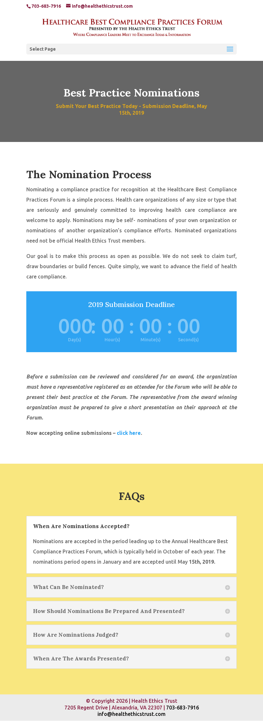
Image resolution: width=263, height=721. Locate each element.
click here (129, 433)
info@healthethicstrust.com (131, 714)
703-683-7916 (182, 707)
